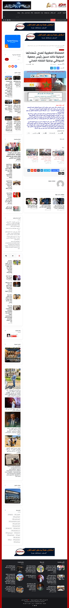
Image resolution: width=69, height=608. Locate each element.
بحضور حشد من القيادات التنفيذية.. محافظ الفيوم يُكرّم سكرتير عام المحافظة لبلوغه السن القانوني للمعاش (13, 156)
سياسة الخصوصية (38, 603)
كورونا (18, 535)
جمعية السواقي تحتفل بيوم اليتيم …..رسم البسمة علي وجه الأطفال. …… (32, 157)
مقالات (32, 12)
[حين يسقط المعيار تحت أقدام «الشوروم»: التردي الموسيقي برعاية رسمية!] (8, 102)
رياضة (23, 12)
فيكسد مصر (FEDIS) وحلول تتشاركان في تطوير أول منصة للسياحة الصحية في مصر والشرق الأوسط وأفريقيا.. (8, 126)
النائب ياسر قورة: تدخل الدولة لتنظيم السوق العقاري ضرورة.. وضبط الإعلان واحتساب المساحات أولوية (30, 20)
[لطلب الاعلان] (34, 551)
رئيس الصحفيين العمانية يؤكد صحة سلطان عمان (32, 206)
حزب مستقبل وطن (15, 530)
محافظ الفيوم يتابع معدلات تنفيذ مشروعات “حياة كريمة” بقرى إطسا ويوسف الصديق (9, 184)
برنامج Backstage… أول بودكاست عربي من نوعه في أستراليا (16, 83)
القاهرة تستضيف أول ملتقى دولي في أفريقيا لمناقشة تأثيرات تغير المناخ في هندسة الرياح (17, 125)
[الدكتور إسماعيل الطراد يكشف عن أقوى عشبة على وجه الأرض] (45, 201)
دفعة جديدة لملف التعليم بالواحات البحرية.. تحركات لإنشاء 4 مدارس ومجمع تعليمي (13, 238)
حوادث (42, 12)
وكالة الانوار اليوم (24, 599)
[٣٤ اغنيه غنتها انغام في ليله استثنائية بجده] (16, 277)
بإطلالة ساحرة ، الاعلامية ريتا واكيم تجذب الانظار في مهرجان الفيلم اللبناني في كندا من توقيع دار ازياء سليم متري (8, 198)
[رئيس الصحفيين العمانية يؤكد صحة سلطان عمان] (31, 201)
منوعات (18, 12)
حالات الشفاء (17, 528)
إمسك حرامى (27, 12)
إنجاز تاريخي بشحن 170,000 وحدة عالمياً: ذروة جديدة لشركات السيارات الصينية (13, 500)
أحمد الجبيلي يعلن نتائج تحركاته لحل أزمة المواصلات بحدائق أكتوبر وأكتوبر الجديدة (13, 358)
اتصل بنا (29, 603)
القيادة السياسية (16, 525)
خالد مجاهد (17, 532)
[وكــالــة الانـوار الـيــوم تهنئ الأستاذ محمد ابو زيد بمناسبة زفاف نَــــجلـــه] (58, 201)
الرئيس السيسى (16, 519)
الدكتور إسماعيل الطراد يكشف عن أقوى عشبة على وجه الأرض (45, 207)
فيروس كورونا (9, 532)
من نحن (32, 603)
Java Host (32, 601)
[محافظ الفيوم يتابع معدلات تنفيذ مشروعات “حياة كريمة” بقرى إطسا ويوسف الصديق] (16, 182)
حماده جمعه (60, 64)
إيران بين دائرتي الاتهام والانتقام (9, 207)
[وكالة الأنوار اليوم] (56, 5)
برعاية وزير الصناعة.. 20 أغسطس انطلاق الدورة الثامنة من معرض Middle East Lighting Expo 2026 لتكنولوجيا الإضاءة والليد (8, 266)
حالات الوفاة (9, 528)
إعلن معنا (25, 603)
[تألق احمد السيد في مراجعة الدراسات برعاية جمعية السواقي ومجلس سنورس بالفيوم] (58, 152)
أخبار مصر (59, 12)
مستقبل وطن (16, 539)
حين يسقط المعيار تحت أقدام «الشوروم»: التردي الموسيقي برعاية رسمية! (8, 108)
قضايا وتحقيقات (37, 12)
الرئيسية (64, 12)
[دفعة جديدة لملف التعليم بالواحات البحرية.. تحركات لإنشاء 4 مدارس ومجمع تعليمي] (16, 296)
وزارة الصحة (17, 541)
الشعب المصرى (16, 523)
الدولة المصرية (16, 516)
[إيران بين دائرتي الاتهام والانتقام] (16, 208)
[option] (12, 355)
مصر (9, 539)
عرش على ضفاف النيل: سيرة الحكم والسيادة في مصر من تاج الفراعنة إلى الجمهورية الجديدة (16, 108)
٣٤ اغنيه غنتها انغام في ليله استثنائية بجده (9, 277)
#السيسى (17, 514)
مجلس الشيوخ (10, 535)
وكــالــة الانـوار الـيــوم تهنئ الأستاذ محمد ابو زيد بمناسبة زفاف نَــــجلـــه (59, 207)
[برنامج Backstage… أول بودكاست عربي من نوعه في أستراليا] (16, 78)
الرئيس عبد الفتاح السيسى (14, 521)
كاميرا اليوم (57, 45)
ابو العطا (10, 514)
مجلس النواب (17, 537)
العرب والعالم (52, 12)
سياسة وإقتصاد (47, 12)
